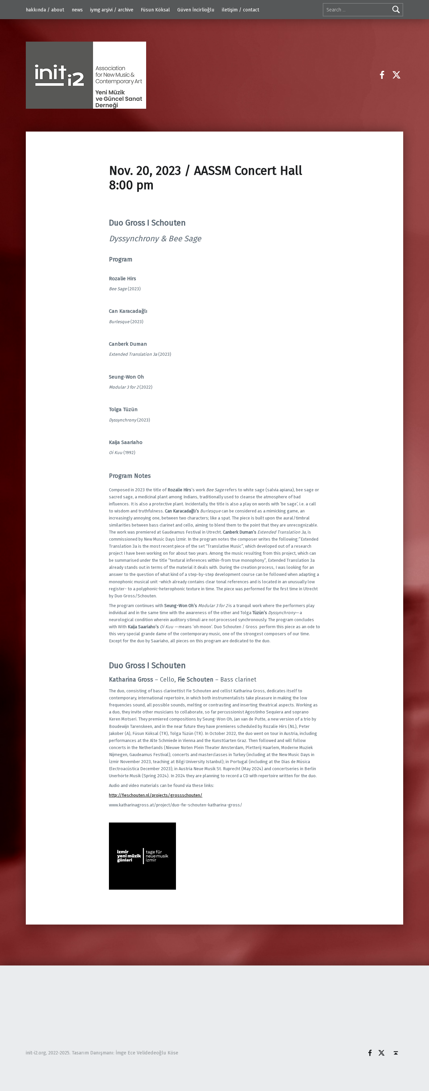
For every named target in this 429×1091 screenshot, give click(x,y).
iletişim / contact (240, 10)
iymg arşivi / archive (111, 10)
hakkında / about (45, 10)
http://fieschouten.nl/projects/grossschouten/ (155, 795)
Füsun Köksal (155, 10)
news (77, 10)
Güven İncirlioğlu (195, 10)
